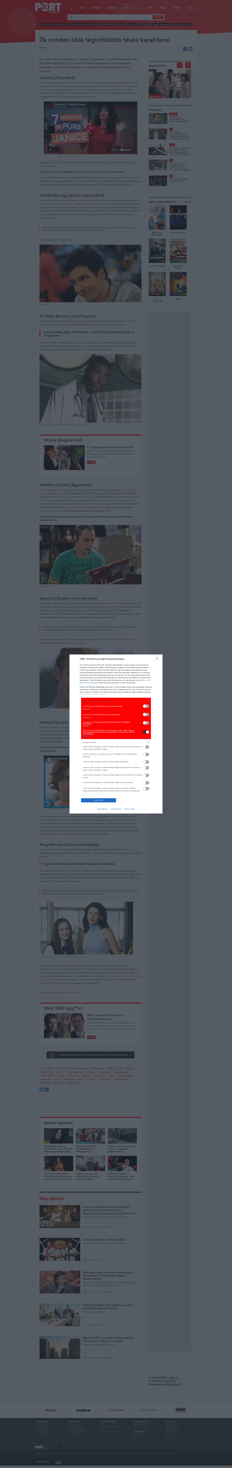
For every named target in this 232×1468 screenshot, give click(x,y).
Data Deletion (102, 809)
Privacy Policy (129, 809)
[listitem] (116, 701)
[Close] (158, 659)
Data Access (116, 809)
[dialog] (116, 734)
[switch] (146, 706)
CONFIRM (98, 800)
